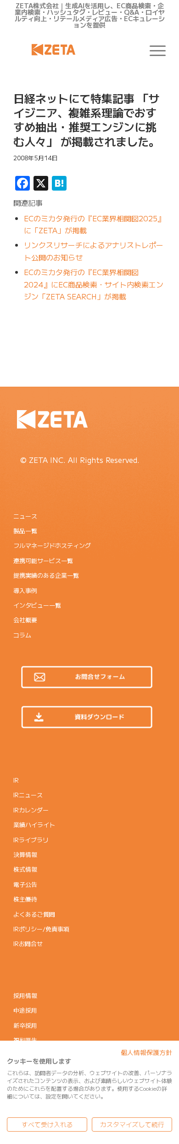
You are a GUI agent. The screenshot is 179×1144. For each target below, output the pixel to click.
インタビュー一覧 (37, 605)
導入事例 (25, 590)
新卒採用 (25, 1025)
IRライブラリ (31, 839)
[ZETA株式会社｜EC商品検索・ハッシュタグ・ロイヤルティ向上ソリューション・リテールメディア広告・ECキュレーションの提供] (74, 49)
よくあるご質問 (34, 914)
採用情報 (25, 995)
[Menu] (153, 49)
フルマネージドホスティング (52, 545)
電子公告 (25, 884)
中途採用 (25, 1010)
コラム (22, 635)
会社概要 (25, 619)
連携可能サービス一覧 (43, 560)
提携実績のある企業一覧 (46, 575)
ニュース (25, 516)
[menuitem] (153, 49)
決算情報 (25, 854)
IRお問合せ (28, 943)
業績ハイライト (34, 824)
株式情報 (25, 869)
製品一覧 (25, 530)
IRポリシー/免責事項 (41, 928)
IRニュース (28, 794)
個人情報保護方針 (146, 1052)
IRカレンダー (31, 810)
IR (16, 780)
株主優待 (25, 899)
